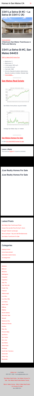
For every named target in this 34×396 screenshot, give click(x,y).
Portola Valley (5, 332)
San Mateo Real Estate (13, 81)
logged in (11, 151)
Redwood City (6, 321)
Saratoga (4, 348)
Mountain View (6, 315)
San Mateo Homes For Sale (12, 138)
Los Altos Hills (6, 299)
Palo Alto (4, 329)
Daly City (4, 282)
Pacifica (4, 326)
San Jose (4, 340)
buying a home (6, 249)
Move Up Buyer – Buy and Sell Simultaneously (14, 233)
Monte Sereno (6, 312)
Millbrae (4, 307)
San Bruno (5, 334)
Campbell (4, 277)
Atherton (4, 266)
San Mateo (5, 343)
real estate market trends (9, 255)
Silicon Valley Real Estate (23, 384)
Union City (5, 356)
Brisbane (4, 271)
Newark (4, 318)
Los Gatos (5, 302)
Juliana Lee (13, 372)
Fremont (4, 290)
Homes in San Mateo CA (13, 3)
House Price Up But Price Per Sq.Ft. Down (13, 228)
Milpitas (4, 310)
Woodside (4, 359)
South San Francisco (7, 351)
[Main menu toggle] (30, 3)
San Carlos (5, 337)
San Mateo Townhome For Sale (10, 236)
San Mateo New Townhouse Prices (11, 225)
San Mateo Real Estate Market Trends (18, 380)
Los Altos (4, 296)
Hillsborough (5, 293)
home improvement (7, 252)
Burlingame (5, 274)
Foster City (5, 288)
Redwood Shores (6, 323)
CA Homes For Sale (17, 386)
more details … (9, 75)
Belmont (4, 269)
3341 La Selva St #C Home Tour (11, 57)
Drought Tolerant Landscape (10, 231)
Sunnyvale (5, 353)
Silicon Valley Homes (9, 384)
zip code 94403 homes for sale (15, 141)
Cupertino (4, 280)
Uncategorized (6, 257)
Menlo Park (5, 304)
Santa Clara (5, 345)
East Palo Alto (6, 285)
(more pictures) (6, 40)
